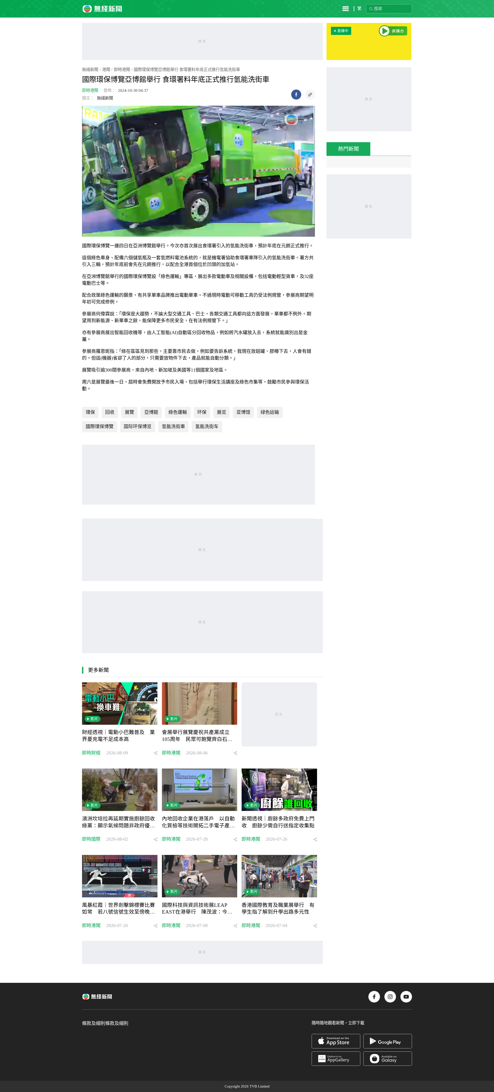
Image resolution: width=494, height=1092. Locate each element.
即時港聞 (122, 69)
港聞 (106, 69)
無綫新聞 (90, 69)
